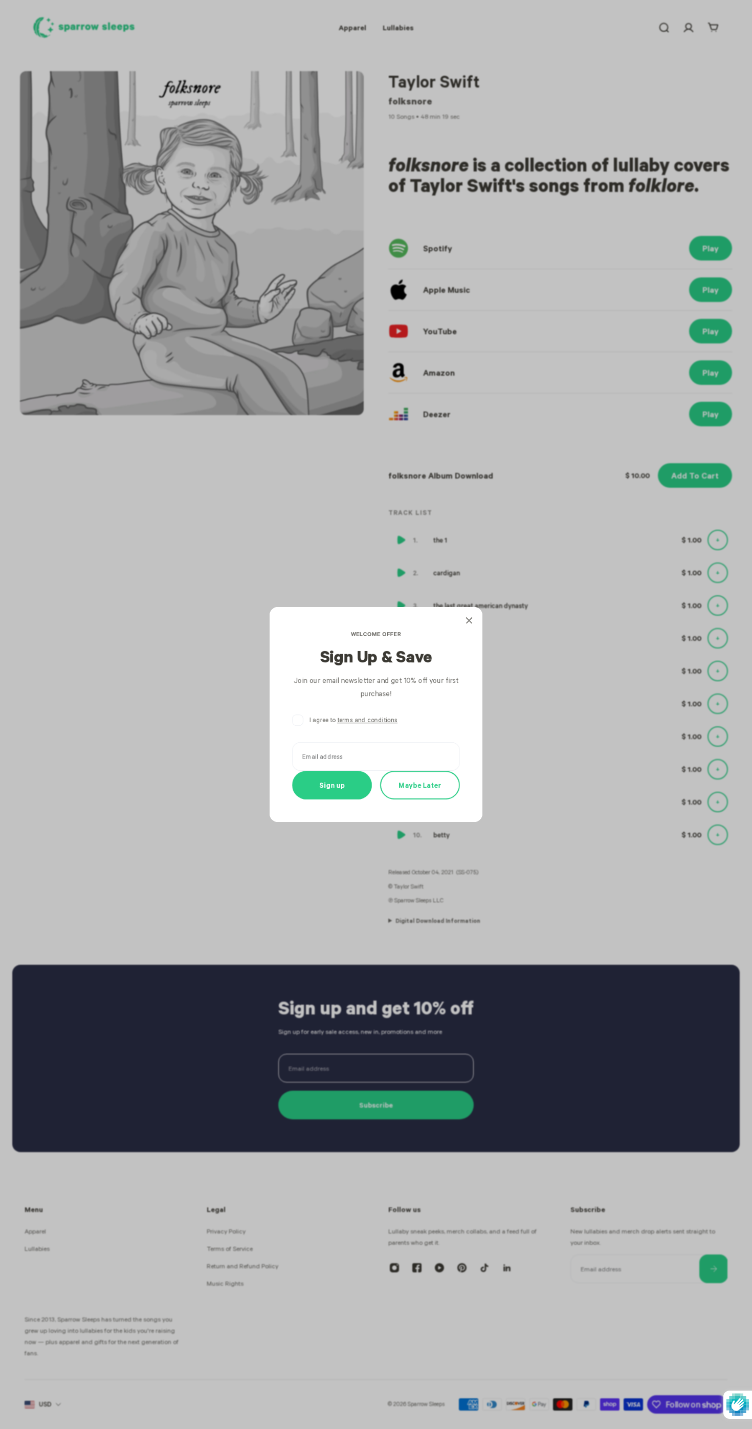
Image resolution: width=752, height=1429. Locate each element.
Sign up (332, 785)
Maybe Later (420, 785)
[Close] (469, 620)
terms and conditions (367, 720)
